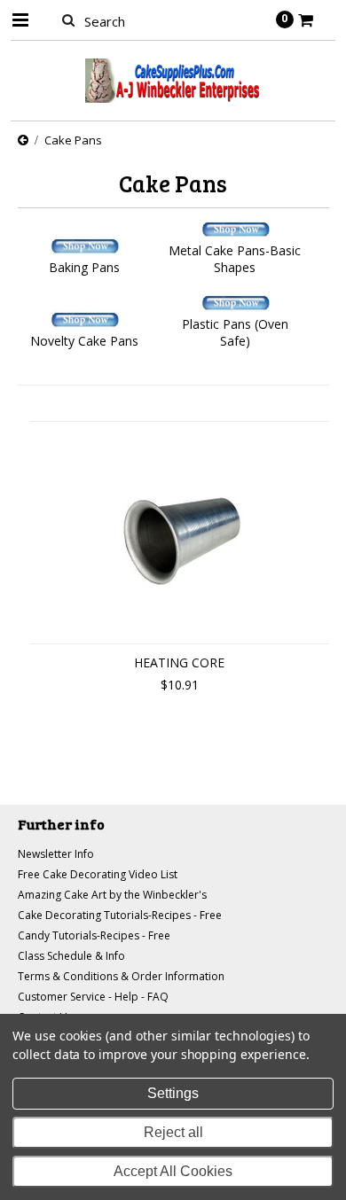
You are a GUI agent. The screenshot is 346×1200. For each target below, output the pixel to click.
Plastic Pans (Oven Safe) (235, 332)
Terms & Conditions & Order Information (121, 976)
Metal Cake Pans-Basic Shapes (235, 259)
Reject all (173, 1132)
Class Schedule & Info (71, 955)
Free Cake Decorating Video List (97, 874)
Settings (173, 1093)
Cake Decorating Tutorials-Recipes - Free (120, 915)
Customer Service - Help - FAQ (93, 996)
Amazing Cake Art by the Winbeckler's (112, 894)
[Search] (69, 19)
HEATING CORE (179, 662)
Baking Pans (84, 267)
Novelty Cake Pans (84, 340)
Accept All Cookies (173, 1171)
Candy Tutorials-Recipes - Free (94, 935)
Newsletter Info (56, 853)
